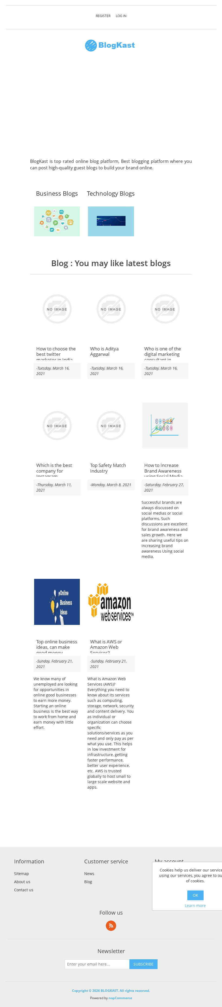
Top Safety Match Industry (108, 468)
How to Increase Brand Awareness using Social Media (163, 471)
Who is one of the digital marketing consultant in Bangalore (162, 357)
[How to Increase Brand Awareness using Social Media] (165, 426)
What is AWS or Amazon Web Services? (106, 647)
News (89, 873)
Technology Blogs (111, 193)
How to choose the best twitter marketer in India (56, 354)
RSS (111, 926)
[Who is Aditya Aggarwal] (111, 309)
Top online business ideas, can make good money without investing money (56, 653)
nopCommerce (120, 998)
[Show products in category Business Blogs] (57, 221)
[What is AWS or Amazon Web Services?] (111, 602)
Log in (121, 16)
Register (103, 16)
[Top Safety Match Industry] (111, 426)
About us (22, 881)
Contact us (23, 889)
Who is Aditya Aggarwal (104, 351)
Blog (59, 263)
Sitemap (21, 873)
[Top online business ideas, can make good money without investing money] (57, 602)
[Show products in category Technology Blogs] (111, 221)
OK (195, 895)
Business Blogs (57, 193)
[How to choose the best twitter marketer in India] (57, 309)
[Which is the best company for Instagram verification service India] (57, 426)
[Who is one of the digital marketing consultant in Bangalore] (165, 309)
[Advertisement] (111, 108)
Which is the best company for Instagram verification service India (56, 476)
